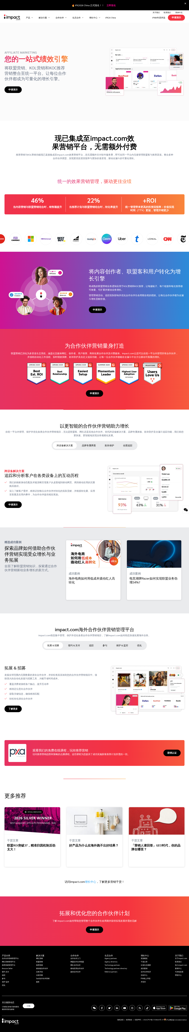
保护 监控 (5, 982)
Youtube (124, 1008)
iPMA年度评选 (158, 17)
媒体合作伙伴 (75, 972)
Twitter (109, 1008)
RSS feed (139, 1008)
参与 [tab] (105, 645)
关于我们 (179, 955)
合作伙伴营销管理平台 (10, 958)
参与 (3, 978)
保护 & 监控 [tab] (122, 645)
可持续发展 (179, 972)
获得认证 (172, 752)
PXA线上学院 (145, 978)
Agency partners (111, 958)
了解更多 (13, 708)
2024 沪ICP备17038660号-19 (153, 1020)
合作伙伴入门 (75, 958)
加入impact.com (181, 965)
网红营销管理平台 (8, 962)
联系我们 (167, 12)
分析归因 (39, 975)
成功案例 (144, 968)
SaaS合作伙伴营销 (42, 978)
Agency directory (111, 962)
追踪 (3, 975)
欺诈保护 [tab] (109, 445)
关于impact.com (181, 958)
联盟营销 (39, 962)
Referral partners (111, 972)
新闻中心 (178, 968)
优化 (3, 985)
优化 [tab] (139, 645)
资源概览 (144, 958)
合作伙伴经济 (146, 972)
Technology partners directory (116, 968)
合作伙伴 (74, 955)
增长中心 (93, 17)
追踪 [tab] (91, 645)
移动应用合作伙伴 (77, 968)
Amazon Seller (7, 968)
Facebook (102, 1008)
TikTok (147, 1008)
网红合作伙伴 (75, 965)
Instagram (132, 1008)
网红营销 (39, 958)
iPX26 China (110, 17)
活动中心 (144, 975)
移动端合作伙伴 (42, 968)
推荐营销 (39, 965)
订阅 (28, 1006)
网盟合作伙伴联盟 (77, 962)
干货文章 (144, 962)
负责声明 (138, 1020)
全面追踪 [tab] (127, 445)
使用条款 (129, 1020)
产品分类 (6, 955)
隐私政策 (120, 1020)
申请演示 (176, 17)
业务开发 (39, 972)
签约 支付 (5, 972)
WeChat (94, 1008)
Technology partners (112, 965)
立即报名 (111, 5)
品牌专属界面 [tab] (89, 445)
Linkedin (117, 1008)
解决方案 (40, 955)
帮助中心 (178, 975)
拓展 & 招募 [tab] (53, 645)
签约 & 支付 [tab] (74, 645)
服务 (37, 982)
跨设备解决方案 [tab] (65, 445)
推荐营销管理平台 (8, 965)
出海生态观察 (146, 965)
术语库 (143, 982)
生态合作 (109, 955)
